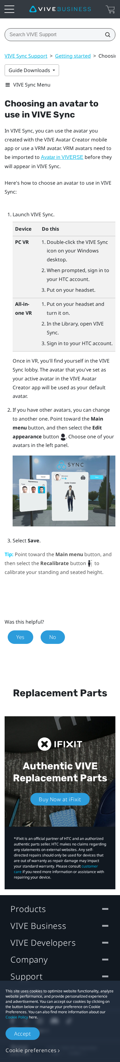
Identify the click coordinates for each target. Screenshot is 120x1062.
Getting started (73, 55)
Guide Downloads (30, 70)
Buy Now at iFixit (60, 799)
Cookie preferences (31, 1050)
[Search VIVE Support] (105, 35)
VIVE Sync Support (26, 55)
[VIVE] (60, 9)
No (52, 637)
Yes (20, 637)
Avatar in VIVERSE (62, 157)
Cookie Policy (17, 1017)
